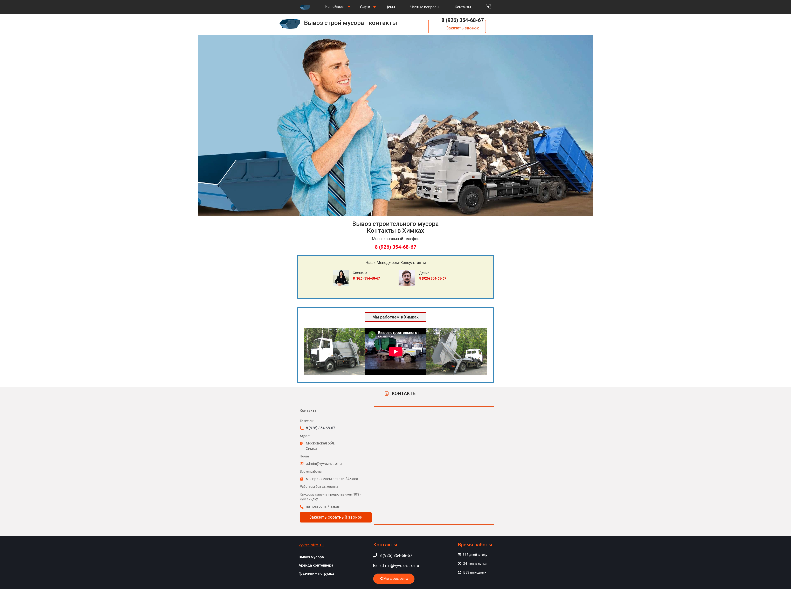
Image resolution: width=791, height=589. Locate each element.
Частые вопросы (424, 7)
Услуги (365, 7)
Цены (390, 7)
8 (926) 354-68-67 (462, 20)
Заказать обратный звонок (335, 517)
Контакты (463, 7)
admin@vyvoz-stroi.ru (399, 565)
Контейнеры (334, 7)
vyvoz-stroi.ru (311, 544)
